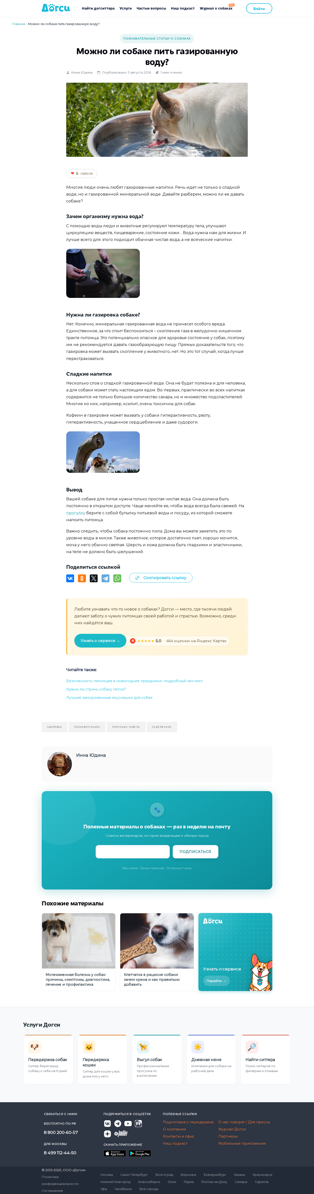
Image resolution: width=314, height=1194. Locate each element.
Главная (18, 24)
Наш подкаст (183, 8)
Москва (107, 1175)
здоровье (54, 727)
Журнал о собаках (216, 8)
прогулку (75, 512)
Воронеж (188, 1175)
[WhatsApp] (117, 578)
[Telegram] (105, 578)
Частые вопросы (151, 8)
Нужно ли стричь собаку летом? (96, 689)
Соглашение (52, 1191)
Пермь (189, 1182)
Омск (172, 1182)
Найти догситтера (98, 8)
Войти (259, 8)
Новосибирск (149, 1182)
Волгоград (164, 1175)
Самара (241, 1182)
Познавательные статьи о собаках (157, 38)
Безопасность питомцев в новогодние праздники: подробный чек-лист (134, 681)
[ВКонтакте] (70, 578)
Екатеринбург (215, 1175)
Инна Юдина (81, 72)
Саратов (262, 1182)
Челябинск (123, 1189)
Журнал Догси (232, 1129)
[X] (94, 578)
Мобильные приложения (242, 1143)
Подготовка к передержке (188, 1122)
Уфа (104, 1189)
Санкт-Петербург (134, 1175)
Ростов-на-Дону (214, 1182)
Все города (149, 1189)
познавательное (87, 727)
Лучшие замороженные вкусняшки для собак (109, 697)
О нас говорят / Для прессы (244, 1122)
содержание (162, 727)
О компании (174, 1129)
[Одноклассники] (82, 578)
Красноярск (262, 1175)
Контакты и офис (179, 1136)
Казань (239, 1175)
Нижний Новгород (116, 1182)
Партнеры (228, 1136)
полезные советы (126, 727)
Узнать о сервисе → (100, 640)
